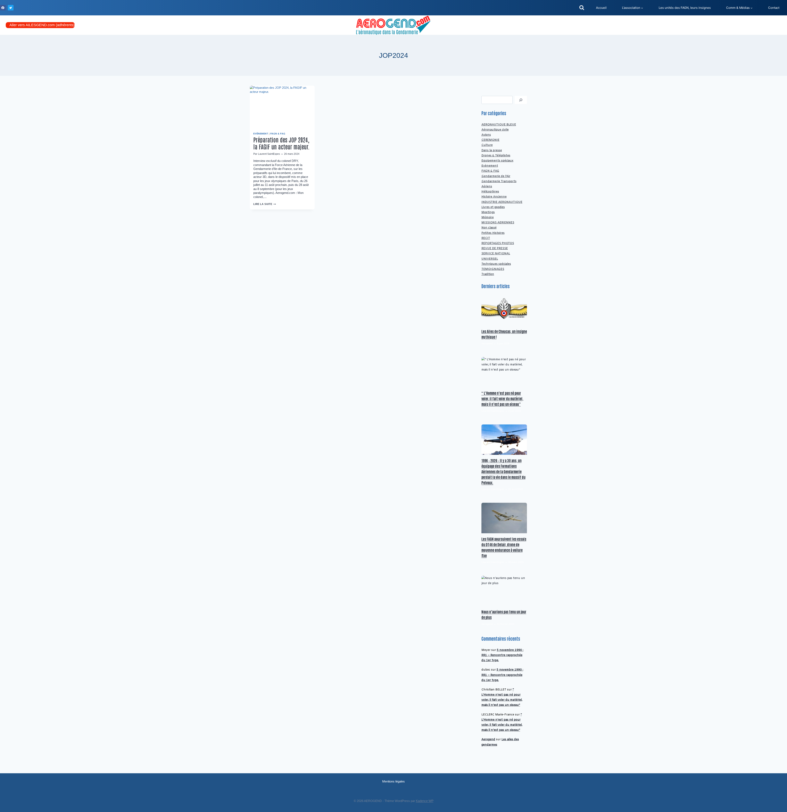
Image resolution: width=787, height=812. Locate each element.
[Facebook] (3, 8)
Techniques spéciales (496, 264)
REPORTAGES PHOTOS (497, 243)
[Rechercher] (521, 100)
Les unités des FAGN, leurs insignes (685, 8)
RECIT (485, 238)
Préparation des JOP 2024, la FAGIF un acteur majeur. (281, 143)
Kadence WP (424, 801)
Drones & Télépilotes (495, 156)
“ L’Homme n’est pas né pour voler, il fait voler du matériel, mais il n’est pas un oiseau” (502, 398)
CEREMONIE (490, 140)
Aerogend (488, 739)
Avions (486, 135)
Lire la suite (264, 204)
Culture (487, 145)
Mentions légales (393, 781)
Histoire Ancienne (494, 197)
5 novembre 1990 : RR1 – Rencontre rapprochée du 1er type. (502, 655)
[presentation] (282, 107)
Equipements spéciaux (497, 161)
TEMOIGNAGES (492, 269)
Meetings (488, 212)
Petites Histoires (493, 233)
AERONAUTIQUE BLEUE (498, 125)
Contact (773, 8)
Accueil (601, 8)
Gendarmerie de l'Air (495, 176)
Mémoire (487, 217)
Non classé (489, 228)
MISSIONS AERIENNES (497, 223)
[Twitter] (11, 8)
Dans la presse (491, 150)
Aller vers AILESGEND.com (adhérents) (42, 25)
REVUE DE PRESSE (494, 248)
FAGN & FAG (277, 133)
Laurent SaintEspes (269, 153)
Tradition (487, 274)
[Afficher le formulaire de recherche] (581, 7)
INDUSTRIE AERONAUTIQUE (501, 202)
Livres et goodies (493, 207)
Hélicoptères (490, 192)
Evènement (260, 133)
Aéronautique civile (495, 130)
